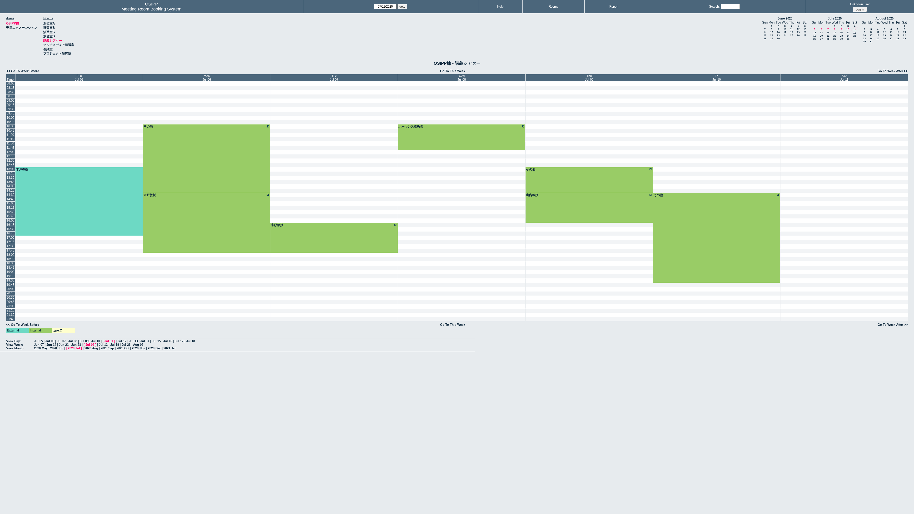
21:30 (10, 314)
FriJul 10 (716, 77)
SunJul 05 (79, 77)
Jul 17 (179, 341)
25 (791, 35)
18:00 (10, 255)
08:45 (10, 96)
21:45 (10, 319)
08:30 (10, 92)
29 (771, 38)
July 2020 (835, 18)
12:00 (10, 152)
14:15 (10, 190)
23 (778, 35)
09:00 (10, 100)
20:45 (10, 302)
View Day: (13, 341)
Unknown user (860, 4)
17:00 (10, 237)
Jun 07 (39, 344)
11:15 (10, 139)
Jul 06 (49, 341)
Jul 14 (144, 341)
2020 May (41, 348)
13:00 (10, 169)
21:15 (10, 310)
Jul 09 (84, 341)
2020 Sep (107, 348)
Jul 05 (38, 341)
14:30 (10, 195)
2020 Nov (138, 348)
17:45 (10, 250)
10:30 (10, 126)
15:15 (10, 207)
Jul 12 (122, 341)
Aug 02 (138, 344)
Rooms (553, 6)
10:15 (10, 122)
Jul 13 (133, 341)
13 (805, 29)
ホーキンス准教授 (410, 126)
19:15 (10, 276)
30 (778, 38)
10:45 (10, 130)
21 (765, 35)
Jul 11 (108, 341)
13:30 (10, 177)
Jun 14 (51, 344)
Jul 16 (167, 341)
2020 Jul (74, 348)
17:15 (10, 242)
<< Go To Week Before (22, 71)
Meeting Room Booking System (151, 9)
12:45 (10, 165)
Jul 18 (190, 341)
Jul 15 (156, 341)
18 (791, 32)
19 (798, 32)
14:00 (10, 186)
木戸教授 (22, 169)
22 (771, 35)
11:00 (10, 135)
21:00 (10, 306)
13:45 (10, 182)
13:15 (10, 173)
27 (805, 35)
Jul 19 (114, 344)
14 (765, 32)
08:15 (10, 87)
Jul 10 (95, 341)
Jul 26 (126, 344)
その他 (148, 126)
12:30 (10, 160)
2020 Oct (123, 348)
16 (778, 32)
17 (785, 32)
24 (785, 35)
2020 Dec (154, 348)
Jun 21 (64, 344)
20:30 (10, 297)
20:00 (10, 289)
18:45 (10, 267)
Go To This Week (452, 71)
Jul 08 (72, 341)
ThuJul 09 (589, 77)
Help (500, 6)
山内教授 (532, 195)
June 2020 (785, 18)
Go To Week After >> (893, 71)
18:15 (10, 259)
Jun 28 (76, 344)
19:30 (10, 280)
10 (785, 29)
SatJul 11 (844, 77)
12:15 (10, 156)
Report (613, 6)
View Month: (15, 348)
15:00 (10, 203)
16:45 (10, 233)
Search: (714, 6)
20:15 (10, 293)
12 (798, 29)
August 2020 (884, 18)
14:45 (10, 199)
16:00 (10, 220)
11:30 (10, 143)
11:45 (10, 147)
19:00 (10, 272)
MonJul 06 (207, 77)
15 (771, 32)
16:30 (10, 229)
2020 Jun (56, 348)
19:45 (10, 285)
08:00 (10, 83)
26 (798, 35)
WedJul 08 (461, 77)
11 (791, 29)
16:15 (10, 225)
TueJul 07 (334, 77)
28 (765, 38)
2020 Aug (91, 348)
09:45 (10, 113)
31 (848, 39)
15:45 (10, 216)
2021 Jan (170, 348)
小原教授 (277, 225)
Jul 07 (61, 341)
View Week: (14, 344)
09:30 (10, 109)
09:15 (10, 105)
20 (805, 32)
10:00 (10, 117)
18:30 (10, 263)
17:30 (10, 246)
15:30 (10, 212)
